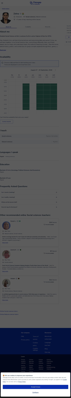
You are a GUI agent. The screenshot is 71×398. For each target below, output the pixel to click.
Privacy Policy (22, 382)
